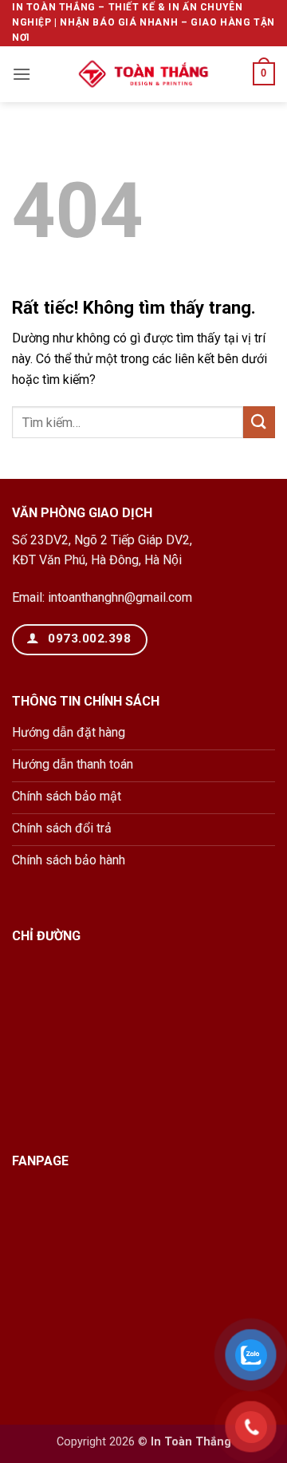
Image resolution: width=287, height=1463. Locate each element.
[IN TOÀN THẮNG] (143, 74)
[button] (21, 73)
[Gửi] (259, 421)
